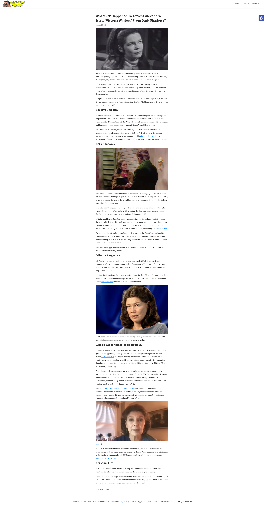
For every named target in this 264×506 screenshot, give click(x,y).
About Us (90, 501)
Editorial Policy (109, 501)
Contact (98, 501)
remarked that (107, 281)
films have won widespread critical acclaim (117, 388)
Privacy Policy (123, 501)
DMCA (134, 501)
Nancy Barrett (161, 228)
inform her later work (148, 136)
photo (98, 444)
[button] (261, 18)
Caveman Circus (78, 501)
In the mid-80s (107, 356)
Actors (106, 489)
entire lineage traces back (112, 125)
